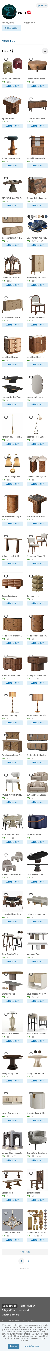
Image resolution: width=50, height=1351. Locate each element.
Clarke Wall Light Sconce (12, 477)
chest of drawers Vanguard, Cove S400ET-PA (12, 1113)
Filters (5, 51)
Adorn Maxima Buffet (11, 317)
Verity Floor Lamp (9, 715)
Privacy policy (28, 1321)
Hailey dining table (10, 1073)
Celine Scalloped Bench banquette (37, 914)
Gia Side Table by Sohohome (37, 477)
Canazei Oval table (35, 874)
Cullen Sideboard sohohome (37, 118)
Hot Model (24, 1310)
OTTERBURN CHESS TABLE (12, 198)
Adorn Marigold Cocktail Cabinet (37, 278)
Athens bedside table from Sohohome (12, 675)
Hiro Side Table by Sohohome (37, 516)
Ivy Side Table (8, 118)
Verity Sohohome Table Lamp (37, 715)
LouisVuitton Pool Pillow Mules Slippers (37, 238)
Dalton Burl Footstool (11, 79)
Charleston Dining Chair (37, 556)
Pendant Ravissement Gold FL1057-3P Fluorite (12, 437)
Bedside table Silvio (35, 357)
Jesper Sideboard (9, 596)
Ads (3, 1321)
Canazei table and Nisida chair (12, 914)
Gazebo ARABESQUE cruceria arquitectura (12, 278)
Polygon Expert (9, 1310)
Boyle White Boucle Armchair (37, 1153)
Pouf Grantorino (34, 835)
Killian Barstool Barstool (12, 158)
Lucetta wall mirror (35, 397)
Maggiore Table (34, 954)
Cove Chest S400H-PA (36, 994)
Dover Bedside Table (36, 1113)
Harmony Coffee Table (12, 397)
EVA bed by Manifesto (36, 795)
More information (31, 1346)
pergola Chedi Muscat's (12, 1153)
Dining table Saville (35, 1073)
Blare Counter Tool (10, 954)
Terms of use (13, 1321)
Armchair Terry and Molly (12, 874)
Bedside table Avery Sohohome (12, 516)
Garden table (7, 1193)
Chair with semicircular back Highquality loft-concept (37, 317)
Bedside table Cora (10, 357)
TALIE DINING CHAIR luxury (12, 795)
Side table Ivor (33, 596)
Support (31, 1306)
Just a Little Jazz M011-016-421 (12, 1034)
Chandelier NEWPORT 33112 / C (12, 1232)
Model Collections (10, 1314)
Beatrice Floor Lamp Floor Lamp (37, 437)
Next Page (25, 1251)
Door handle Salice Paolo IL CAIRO (37, 1232)
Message (13, 28)
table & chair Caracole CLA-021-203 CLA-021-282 (12, 835)
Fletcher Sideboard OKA (12, 755)
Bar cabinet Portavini (36, 158)
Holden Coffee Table (36, 79)
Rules (22, 1306)
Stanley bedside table (36, 675)
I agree (13, 1346)
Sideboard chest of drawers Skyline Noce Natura (12, 238)
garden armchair (34, 1193)
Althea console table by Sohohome (12, 556)
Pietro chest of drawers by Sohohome (12, 636)
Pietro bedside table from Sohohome (37, 636)
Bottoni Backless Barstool (37, 1034)
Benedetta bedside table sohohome (37, 198)
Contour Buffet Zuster (36, 755)
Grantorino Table (9, 994)
